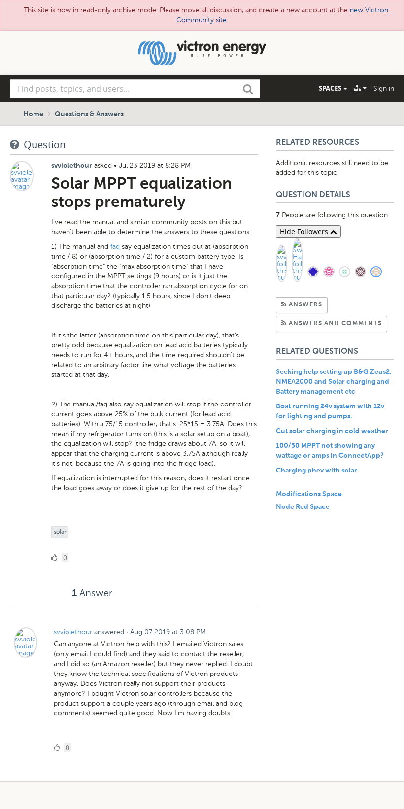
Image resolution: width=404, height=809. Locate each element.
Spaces (331, 88)
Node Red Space (303, 507)
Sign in (383, 88)
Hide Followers (305, 231)
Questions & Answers (89, 114)
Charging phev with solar (316, 470)
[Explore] (360, 88)
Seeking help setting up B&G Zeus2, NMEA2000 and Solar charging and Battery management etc (334, 382)
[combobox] (135, 88)
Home (33, 114)
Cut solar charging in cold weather (332, 431)
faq (115, 246)
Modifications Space (309, 494)
